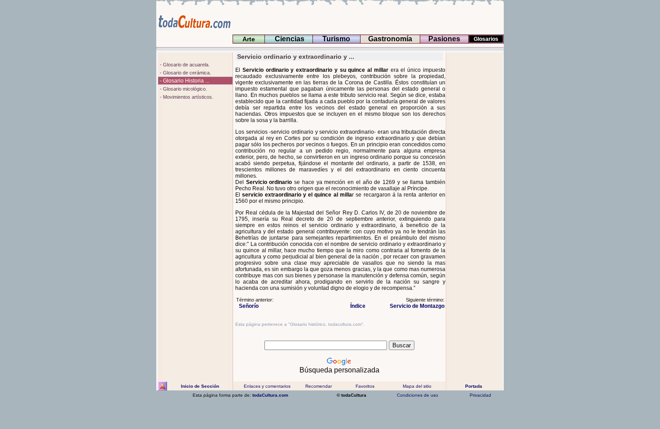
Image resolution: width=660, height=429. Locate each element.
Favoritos (365, 386)
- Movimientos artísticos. (185, 97)
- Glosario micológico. (182, 89)
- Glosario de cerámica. (184, 72)
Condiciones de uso (417, 395)
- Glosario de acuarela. (184, 64)
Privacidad (480, 395)
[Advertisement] (475, 187)
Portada (473, 386)
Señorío (247, 306)
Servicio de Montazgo (415, 306)
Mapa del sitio (417, 386)
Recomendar (318, 386)
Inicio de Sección (200, 386)
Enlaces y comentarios (266, 386)
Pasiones (444, 39)
